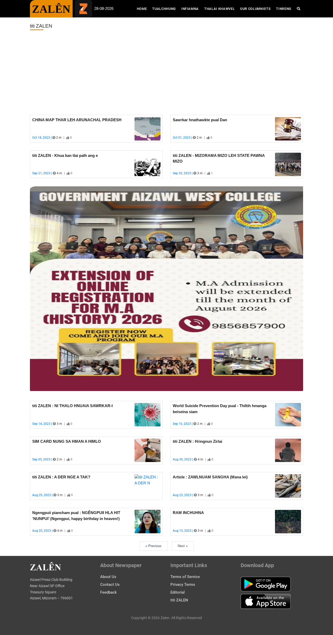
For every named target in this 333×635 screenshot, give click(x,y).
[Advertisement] (166, 72)
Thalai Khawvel (219, 9)
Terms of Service (185, 576)
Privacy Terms (182, 584)
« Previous (153, 546)
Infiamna (190, 9)
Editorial (177, 592)
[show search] (298, 8)
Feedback (108, 592)
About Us (108, 576)
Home (143, 9)
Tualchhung (164, 9)
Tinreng (283, 9)
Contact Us (110, 584)
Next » (183, 546)
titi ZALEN (179, 600)
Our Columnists (255, 9)
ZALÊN (51, 9)
